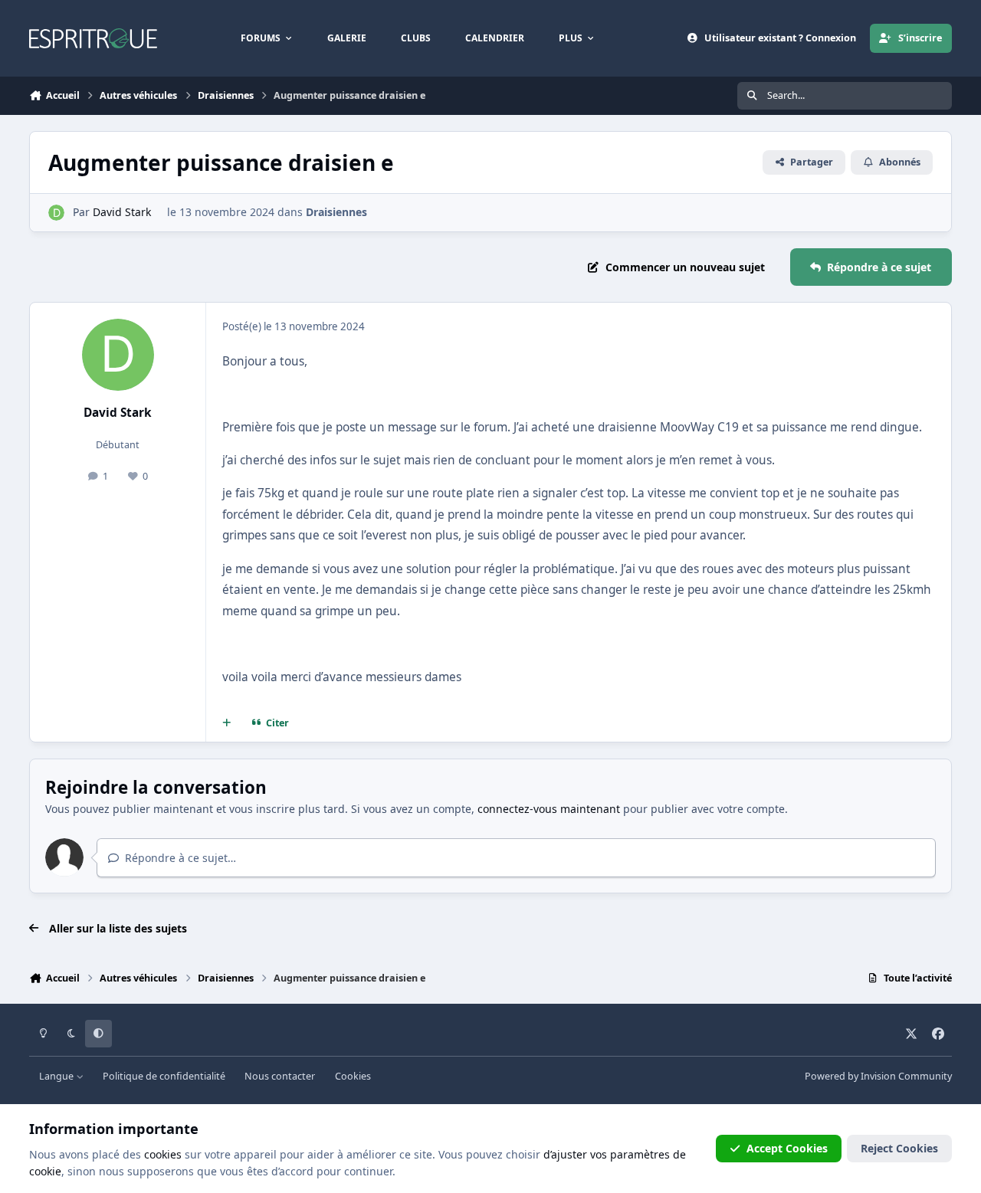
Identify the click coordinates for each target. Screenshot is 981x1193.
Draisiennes (336, 212)
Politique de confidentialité (164, 1076)
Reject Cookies (899, 1148)
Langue (57, 1076)
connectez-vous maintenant (548, 808)
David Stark (122, 212)
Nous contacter (279, 1076)
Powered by (878, 1076)
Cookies (353, 1076)
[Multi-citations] (226, 723)
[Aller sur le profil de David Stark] (56, 213)
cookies (163, 1154)
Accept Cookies (787, 1148)
